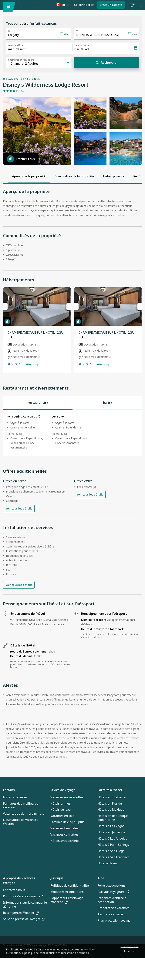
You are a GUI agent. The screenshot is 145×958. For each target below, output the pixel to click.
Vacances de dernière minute (23, 813)
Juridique (57, 878)
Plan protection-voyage (114, 920)
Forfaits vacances (15, 797)
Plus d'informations (21, 364)
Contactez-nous (14, 890)
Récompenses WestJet (18, 913)
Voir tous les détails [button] (18, 508)
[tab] (37, 403)
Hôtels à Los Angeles (112, 838)
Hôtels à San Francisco (113, 857)
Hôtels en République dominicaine (113, 818)
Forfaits (9, 790)
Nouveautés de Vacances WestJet (20, 822)
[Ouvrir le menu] (140, 5)
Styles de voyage (63, 790)
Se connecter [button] (84, 5)
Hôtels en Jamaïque (111, 832)
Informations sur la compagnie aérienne (25, 904)
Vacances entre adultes (66, 797)
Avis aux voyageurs (111, 892)
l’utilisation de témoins (75, 953)
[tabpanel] (72, 433)
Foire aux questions (111, 885)
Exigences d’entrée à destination (112, 900)
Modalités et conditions (67, 892)
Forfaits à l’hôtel (110, 790)
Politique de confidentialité (69, 885)
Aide (101, 878)
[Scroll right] (139, 176)
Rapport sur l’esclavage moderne (66, 900)
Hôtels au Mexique (111, 809)
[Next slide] (68, 306)
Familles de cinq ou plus (67, 822)
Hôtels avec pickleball (65, 841)
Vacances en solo (62, 816)
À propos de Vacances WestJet (19, 880)
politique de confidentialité (40, 953)
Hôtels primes (60, 803)
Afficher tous (25, 159)
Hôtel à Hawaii (108, 863)
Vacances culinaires (64, 834)
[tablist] (72, 403)
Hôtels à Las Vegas (111, 826)
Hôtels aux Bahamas (112, 797)
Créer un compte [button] (111, 5)
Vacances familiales (64, 828)
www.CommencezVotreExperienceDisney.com (91, 695)
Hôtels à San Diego (111, 851)
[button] (132, 5)
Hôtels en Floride (110, 803)
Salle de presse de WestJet (21, 919)
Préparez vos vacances (114, 908)
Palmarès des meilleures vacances (20, 805)
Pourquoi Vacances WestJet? (23, 896)
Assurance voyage (110, 914)
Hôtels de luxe (60, 809)
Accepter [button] (130, 951)
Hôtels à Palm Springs (113, 845)
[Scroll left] (5, 176)
